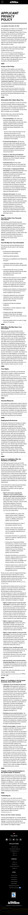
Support (14, 868)
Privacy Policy (14, 877)
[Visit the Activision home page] (14, 2)
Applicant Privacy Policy (14, 885)
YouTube (13, 839)
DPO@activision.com (6, 812)
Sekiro (14, 855)
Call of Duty (14, 846)
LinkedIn (17, 839)
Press (14, 862)
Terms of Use (14, 875)
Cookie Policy (14, 879)
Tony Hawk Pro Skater (14, 849)
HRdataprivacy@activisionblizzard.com (11, 376)
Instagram (20, 839)
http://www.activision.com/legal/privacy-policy (12, 88)
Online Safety (14, 883)
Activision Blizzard (14, 866)
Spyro (14, 853)
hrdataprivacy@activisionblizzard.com (10, 673)
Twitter (10, 839)
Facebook (6, 839)
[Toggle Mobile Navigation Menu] (2, 2)
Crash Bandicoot (14, 851)
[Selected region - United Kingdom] (14, 833)
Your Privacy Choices (14, 887)
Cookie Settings (14, 881)
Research (14, 864)
